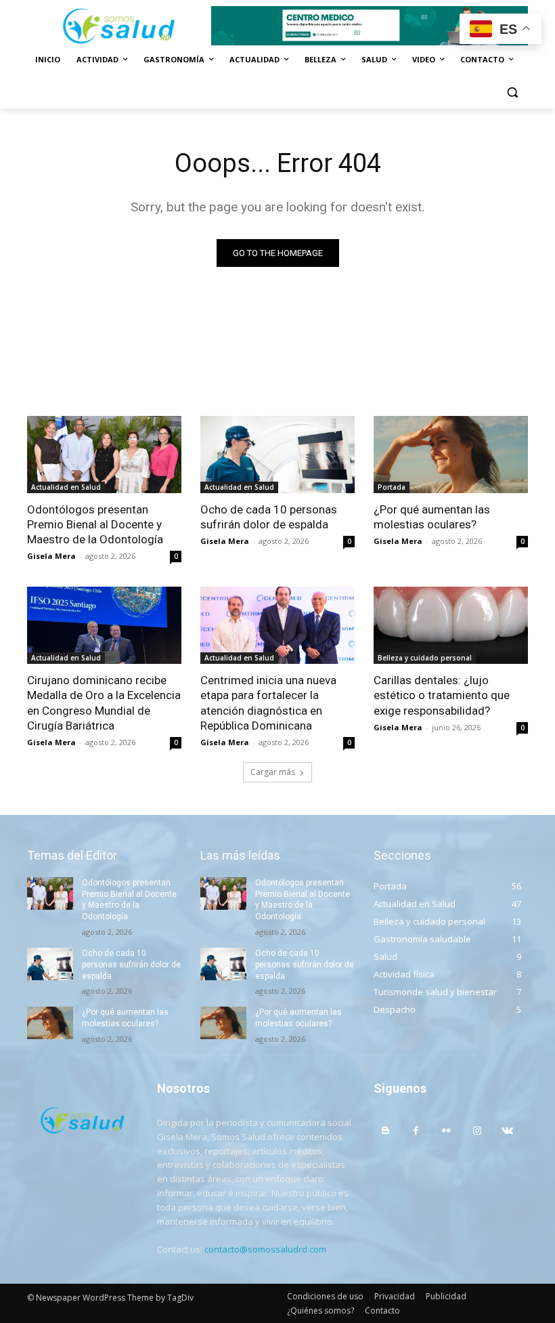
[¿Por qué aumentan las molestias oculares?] (451, 454)
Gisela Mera (51, 556)
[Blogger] (385, 1131)
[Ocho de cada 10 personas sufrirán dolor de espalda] (277, 454)
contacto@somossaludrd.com (265, 1249)
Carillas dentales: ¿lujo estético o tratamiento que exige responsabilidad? (442, 695)
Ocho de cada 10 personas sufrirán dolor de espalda (268, 517)
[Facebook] (416, 1131)
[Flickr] (446, 1131)
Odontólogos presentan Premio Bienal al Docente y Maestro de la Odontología (95, 524)
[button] (512, 92)
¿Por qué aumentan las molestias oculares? (432, 517)
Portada (391, 487)
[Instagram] (477, 1131)
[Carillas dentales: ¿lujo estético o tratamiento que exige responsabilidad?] (451, 625)
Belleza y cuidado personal (425, 658)
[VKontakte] (507, 1131)
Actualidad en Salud (66, 487)
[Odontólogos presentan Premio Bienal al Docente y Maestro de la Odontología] (104, 454)
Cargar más (272, 772)
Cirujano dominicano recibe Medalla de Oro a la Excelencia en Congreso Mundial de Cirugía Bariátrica (104, 702)
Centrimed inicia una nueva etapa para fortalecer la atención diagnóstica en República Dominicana (268, 702)
